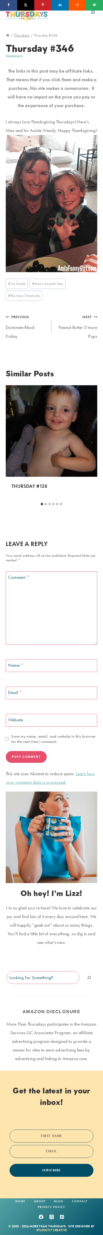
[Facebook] (41, 1216)
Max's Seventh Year (47, 283)
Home (20, 1201)
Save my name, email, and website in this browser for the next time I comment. (53, 739)
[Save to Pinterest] (43, 5)
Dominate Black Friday (20, 327)
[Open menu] (92, 12)
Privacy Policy (51, 1207)
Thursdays (14, 56)
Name (15, 665)
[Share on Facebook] (8, 5)
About (40, 1201)
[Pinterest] (62, 1216)
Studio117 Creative (51, 1230)
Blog (58, 1201)
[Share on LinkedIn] (60, 5)
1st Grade (16, 283)
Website (15, 720)
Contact (80, 1201)
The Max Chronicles (24, 295)
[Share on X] (25, 5)
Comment (18, 577)
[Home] (8, 35)
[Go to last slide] (11, 442)
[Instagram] (51, 1216)
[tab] (42, 504)
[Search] (89, 977)
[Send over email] (94, 5)
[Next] (91, 442)
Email (15, 692)
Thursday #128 (29, 486)
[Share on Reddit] (77, 5)
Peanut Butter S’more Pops (78, 327)
